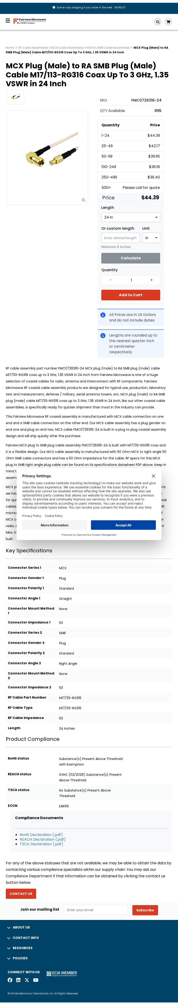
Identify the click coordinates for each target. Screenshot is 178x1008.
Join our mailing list (39, 909)
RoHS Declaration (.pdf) (41, 834)
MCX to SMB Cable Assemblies (108, 48)
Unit (146, 228)
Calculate (131, 258)
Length (107, 207)
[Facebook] (10, 980)
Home (10, 48)
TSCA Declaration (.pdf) (41, 844)
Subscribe (145, 910)
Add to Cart (130, 295)
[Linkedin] (18, 980)
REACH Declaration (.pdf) (43, 839)
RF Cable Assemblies (33, 48)
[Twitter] (27, 980)
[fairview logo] (30, 20)
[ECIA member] (62, 973)
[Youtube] (35, 980)
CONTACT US (21, 893)
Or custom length (117, 228)
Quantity (109, 270)
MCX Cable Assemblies (67, 48)
